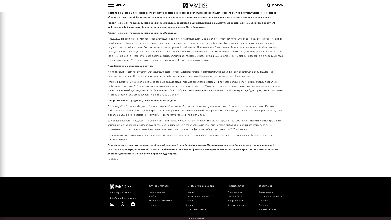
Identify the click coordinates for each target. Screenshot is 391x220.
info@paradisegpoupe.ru (123, 198)
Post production (235, 200)
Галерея (263, 205)
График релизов (157, 192)
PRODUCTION (234, 196)
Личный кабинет (267, 209)
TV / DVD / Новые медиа (200, 186)
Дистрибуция (266, 192)
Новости (153, 205)
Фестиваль (265, 200)
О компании (266, 186)
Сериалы (191, 205)
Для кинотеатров (159, 186)
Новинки (190, 192)
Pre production (235, 192)
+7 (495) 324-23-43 (120, 192)
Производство (235, 186)
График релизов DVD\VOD (199, 196)
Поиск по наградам (196, 209)
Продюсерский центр (270, 196)
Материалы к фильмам (161, 200)
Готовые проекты (236, 205)
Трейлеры (154, 196)
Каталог (190, 200)
